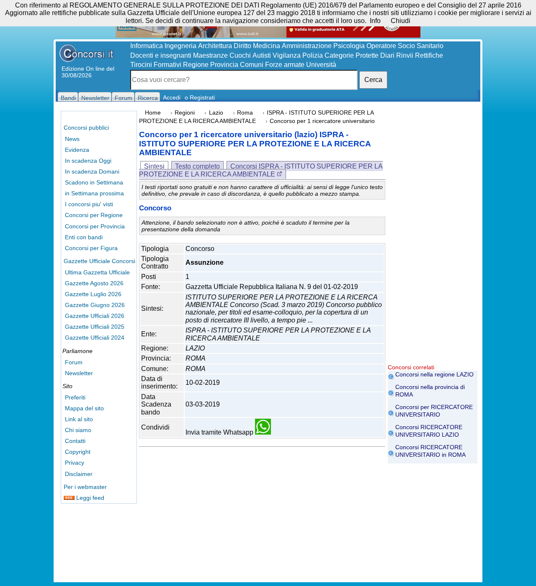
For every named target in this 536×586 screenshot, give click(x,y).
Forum (73, 362)
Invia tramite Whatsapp (220, 432)
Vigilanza (287, 55)
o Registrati (200, 97)
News (72, 139)
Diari (387, 55)
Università (321, 64)
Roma (245, 113)
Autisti (262, 55)
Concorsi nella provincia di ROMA (430, 391)
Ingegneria (180, 45)
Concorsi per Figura (91, 248)
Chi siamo (78, 430)
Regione (196, 64)
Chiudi (400, 20)
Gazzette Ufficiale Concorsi (99, 261)
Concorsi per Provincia (95, 226)
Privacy (74, 462)
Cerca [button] (373, 79)
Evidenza (77, 149)
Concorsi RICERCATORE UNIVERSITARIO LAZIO (428, 431)
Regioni (185, 113)
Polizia (312, 55)
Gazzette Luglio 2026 (93, 294)
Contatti (75, 441)
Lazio (216, 113)
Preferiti (75, 397)
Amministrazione (307, 45)
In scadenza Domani (92, 171)
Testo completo (197, 166)
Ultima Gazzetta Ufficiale (97, 272)
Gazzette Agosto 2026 (94, 283)
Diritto (242, 45)
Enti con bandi (84, 237)
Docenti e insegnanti (160, 55)
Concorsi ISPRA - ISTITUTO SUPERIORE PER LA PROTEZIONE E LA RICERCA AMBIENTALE (261, 170)
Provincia (224, 64)
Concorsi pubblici (86, 127)
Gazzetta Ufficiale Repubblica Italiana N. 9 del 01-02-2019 (272, 286)
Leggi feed (89, 497)
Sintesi (154, 166)
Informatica (146, 45)
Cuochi (240, 55)
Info (375, 20)
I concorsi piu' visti (89, 204)
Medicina (266, 45)
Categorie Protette (352, 55)
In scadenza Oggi (88, 160)
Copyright (77, 451)
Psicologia (349, 45)
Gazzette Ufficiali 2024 (94, 337)
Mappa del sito (84, 408)
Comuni (251, 64)
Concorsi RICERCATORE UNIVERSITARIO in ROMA (430, 451)
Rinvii (404, 55)
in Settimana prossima (94, 193)
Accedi (171, 97)
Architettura (215, 45)
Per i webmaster (85, 487)
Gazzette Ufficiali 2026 (94, 315)
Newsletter (79, 373)
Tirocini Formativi (155, 64)
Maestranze (210, 55)
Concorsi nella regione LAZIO (434, 374)
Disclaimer (79, 474)
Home (153, 113)
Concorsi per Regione (94, 215)
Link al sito (79, 419)
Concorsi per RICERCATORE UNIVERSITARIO (434, 411)
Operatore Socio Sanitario (404, 45)
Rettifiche (429, 55)
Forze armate (284, 64)
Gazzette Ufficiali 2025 (94, 326)
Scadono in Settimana (94, 182)
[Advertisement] (432, 238)
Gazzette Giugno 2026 (95, 305)
